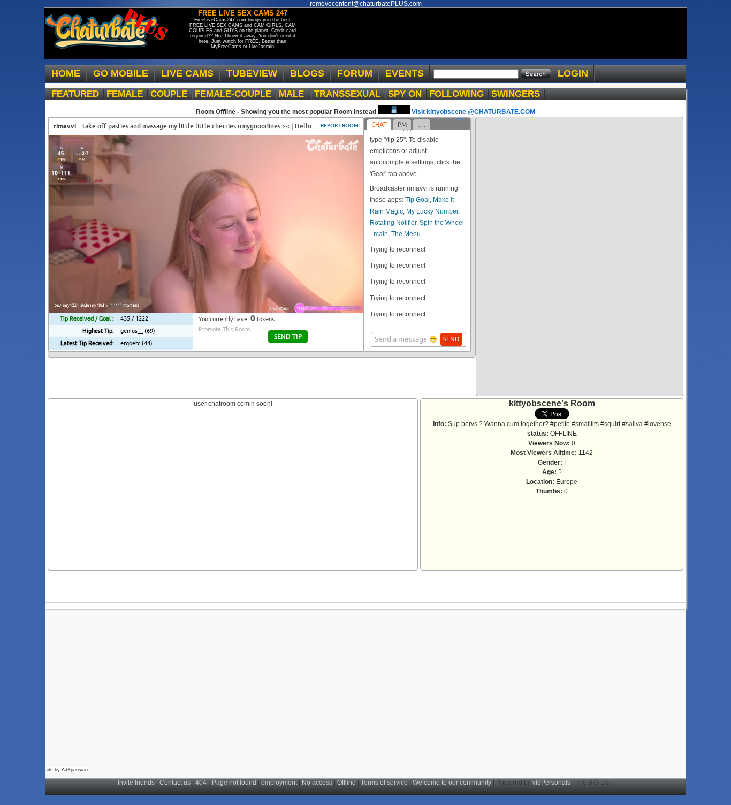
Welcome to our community (452, 782)
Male (295, 94)
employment (279, 782)
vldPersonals (551, 782)
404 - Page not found (225, 782)
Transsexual (350, 94)
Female (127, 94)
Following (459, 94)
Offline (346, 782)
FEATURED (77, 94)
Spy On (407, 94)
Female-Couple (236, 94)
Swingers (518, 94)
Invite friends (136, 782)
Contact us (175, 782)
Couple (171, 94)
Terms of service (384, 782)
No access (317, 782)
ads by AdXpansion (66, 769)
